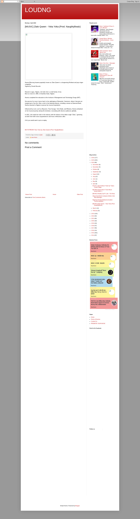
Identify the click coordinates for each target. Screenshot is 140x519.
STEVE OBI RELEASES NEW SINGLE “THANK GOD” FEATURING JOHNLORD (98, 281)
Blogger (77, 505)
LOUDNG (38, 9)
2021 (92, 218)
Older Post (80, 194)
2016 (92, 230)
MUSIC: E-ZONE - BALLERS (98, 263)
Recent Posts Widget (110, 309)
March (95, 208)
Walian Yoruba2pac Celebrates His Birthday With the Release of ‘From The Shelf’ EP (100, 246)
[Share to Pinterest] (55, 135)
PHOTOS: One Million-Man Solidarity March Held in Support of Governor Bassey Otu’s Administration (100, 302)
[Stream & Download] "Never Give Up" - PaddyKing (98, 271)
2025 (92, 160)
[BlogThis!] (49, 135)
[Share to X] (51, 135)
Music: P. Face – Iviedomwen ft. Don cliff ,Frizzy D (105, 75)
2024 (92, 162)
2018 (92, 225)
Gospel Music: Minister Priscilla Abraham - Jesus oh (106, 40)
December (96, 164)
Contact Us (94, 321)
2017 (92, 228)
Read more (93, 251)
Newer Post (28, 194)
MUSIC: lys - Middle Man (97, 256)
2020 (92, 221)
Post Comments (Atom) (38, 197)
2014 (92, 235)
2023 (92, 213)
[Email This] (47, 135)
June (94, 179)
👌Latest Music (33, 137)
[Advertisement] (95, 120)
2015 (92, 233)
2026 (92, 157)
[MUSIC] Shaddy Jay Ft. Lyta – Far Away (104, 193)
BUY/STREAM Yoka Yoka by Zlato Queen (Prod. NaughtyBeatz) (44, 130)
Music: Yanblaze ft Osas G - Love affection (107, 27)
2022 (92, 216)
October (95, 169)
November (96, 167)
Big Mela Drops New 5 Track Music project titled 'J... (102, 190)
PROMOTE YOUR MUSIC (98, 323)
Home (54, 194)
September (96, 172)
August (95, 174)
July (94, 176)
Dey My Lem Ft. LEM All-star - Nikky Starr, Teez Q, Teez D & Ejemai (98, 292)
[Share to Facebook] (53, 135)
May (94, 181)
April (94, 184)
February (95, 210)
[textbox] (54, 106)
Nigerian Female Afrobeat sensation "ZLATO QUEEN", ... (103, 200)
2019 (92, 223)
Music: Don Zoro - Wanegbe (107, 63)
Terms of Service (95, 319)
